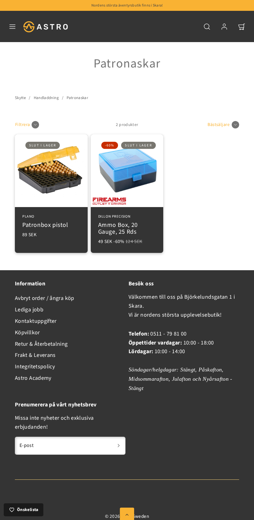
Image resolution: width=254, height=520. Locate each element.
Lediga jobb (29, 310)
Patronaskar (77, 98)
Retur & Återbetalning (41, 344)
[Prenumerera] (118, 446)
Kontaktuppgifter (36, 321)
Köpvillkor (27, 332)
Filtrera (22, 124)
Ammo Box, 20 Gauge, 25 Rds (118, 225)
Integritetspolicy (35, 366)
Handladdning (46, 98)
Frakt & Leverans (35, 355)
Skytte (20, 98)
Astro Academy (33, 378)
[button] (12, 26)
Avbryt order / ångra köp (44, 298)
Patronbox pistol (45, 221)
